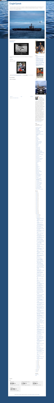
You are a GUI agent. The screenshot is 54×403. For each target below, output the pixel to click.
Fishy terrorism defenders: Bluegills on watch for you (40, 272)
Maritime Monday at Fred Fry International (40, 282)
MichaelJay (33, 394)
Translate (41, 125)
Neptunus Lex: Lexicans (38, 156)
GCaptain (37, 140)
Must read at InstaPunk (39, 319)
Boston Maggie (37, 128)
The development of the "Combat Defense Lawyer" (40, 275)
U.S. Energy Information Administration (39, 179)
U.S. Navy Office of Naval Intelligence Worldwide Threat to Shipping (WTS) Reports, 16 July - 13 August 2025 (40, 64)
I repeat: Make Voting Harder (40, 266)
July (37, 361)
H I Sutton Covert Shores (39, 141)
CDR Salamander (38, 130)
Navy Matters (37, 155)
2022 (36, 196)
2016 (36, 202)
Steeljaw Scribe (37, 173)
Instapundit (37, 144)
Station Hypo (37, 172)
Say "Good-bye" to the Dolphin (40, 294)
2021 (36, 197)
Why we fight (38, 324)
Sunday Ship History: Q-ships (40, 291)
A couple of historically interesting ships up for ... (40, 295)
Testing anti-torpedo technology (40, 265)
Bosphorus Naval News (38, 127)
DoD (36, 136)
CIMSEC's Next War (38, 132)
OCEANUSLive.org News (39, 159)
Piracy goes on (38, 342)
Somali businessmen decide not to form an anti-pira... (40, 302)
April (37, 364)
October (38, 216)
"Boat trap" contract (39, 273)
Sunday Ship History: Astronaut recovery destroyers (40, 350)
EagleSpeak (15, 3)
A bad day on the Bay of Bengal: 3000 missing (40, 270)
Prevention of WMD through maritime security (40, 234)
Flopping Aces (37, 138)
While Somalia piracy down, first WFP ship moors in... (40, 340)
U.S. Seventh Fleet (38, 185)
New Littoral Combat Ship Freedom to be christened (40, 263)
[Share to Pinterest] (27, 75)
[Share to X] (25, 75)
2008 (37, 211)
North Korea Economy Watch (39, 158)
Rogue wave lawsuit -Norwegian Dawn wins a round (40, 307)
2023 (36, 195)
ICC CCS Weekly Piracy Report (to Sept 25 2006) (40, 242)
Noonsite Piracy (38, 157)
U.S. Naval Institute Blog (39, 182)
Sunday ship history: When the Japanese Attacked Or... (40, 255)
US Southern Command (38, 187)
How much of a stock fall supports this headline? (40, 259)
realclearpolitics (38, 166)
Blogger (38, 394)
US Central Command (38, 186)
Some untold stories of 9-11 (40, 321)
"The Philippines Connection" (40, 316)
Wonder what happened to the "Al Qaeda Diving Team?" (40, 315)
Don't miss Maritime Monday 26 (40, 312)
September (38, 217)
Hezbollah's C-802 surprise (40, 260)
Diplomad (37, 135)
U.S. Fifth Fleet (37, 181)
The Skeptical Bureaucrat (39, 174)
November (38, 215)
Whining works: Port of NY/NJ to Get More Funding (40, 248)
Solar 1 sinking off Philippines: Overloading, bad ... (40, 285)
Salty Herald (37, 169)
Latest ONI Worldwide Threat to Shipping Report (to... (40, 329)
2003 (37, 371)
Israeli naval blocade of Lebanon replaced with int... (40, 333)
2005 (37, 369)
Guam (11, 387)
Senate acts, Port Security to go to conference (40, 297)
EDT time (12, 381)
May (37, 363)
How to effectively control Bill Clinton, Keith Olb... (40, 237)
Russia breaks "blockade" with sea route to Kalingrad (40, 299)
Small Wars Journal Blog (39, 171)
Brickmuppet (37, 129)
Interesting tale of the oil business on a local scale (40, 289)
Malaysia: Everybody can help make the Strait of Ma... (40, 287)
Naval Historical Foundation (39, 151)
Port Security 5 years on (39, 334)
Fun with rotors (38, 355)
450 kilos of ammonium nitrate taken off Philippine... (40, 283)
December (38, 214)
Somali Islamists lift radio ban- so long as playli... (40, 310)
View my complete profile (38, 121)
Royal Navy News (38, 168)
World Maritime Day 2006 (40, 227)
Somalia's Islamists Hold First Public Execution (40, 262)
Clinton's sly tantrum (39, 243)
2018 (36, 200)
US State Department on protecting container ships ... (40, 224)
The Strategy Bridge (38, 175)
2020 (37, 198)
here (11, 57)
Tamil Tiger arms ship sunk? (40, 290)
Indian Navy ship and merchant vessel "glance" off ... (40, 235)
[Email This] (24, 75)
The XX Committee (38, 176)
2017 (36, 201)
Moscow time (35, 381)
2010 (36, 209)
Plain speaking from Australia (40, 348)
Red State (37, 167)
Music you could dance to (40, 349)
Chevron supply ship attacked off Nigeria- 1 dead (40, 304)
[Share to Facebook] (26, 75)
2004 (37, 370)
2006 (37, 213)
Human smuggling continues (40, 336)
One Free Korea (38, 160)
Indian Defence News (38, 143)
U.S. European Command (39, 180)
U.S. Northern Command (39, 183)
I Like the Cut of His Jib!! (39, 142)
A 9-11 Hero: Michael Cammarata (40, 320)
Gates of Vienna (38, 139)
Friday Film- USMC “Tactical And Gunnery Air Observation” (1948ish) (40, 62)
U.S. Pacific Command (38, 184)
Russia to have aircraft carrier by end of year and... (40, 230)
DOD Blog (37, 137)
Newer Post (11, 96)
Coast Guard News (38, 133)
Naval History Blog (38, 153)
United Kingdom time (25, 381)
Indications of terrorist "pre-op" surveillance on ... (40, 331)
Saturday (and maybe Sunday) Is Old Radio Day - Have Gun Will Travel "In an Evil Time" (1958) (39, 60)
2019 (36, 199)
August (38, 360)
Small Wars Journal (38, 170)
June (37, 362)
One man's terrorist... (39, 335)
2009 (37, 210)
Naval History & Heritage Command (40, 152)
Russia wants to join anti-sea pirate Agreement (40, 226)
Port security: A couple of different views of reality (40, 239)
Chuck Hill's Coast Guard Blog (39, 131)
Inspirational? (12, 41)
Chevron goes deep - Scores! (40, 337)
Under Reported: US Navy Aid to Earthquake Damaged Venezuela (39, 58)
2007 (36, 212)
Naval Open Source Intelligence (39, 154)
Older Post (31, 96)
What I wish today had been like (40, 240)
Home (21, 96)
